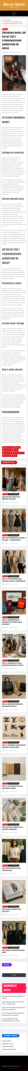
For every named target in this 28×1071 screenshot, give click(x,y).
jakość (17, 447)
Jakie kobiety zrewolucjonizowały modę (13, 951)
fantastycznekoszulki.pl (8, 1049)
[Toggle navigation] (14, 13)
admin (6, 52)
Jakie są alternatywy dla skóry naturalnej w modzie (12, 787)
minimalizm (7, 450)
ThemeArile (17, 1068)
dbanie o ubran (8, 447)
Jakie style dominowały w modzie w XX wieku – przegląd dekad (14, 539)
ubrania (7, 455)
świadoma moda (19, 453)
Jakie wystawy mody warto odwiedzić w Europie (11, 498)
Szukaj (6, 965)
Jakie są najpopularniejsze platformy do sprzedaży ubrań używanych (12, 622)
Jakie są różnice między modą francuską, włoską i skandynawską (14, 580)
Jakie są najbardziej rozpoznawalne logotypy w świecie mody (14, 746)
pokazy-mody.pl (6, 1041)
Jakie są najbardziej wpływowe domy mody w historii (12, 705)
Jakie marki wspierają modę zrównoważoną (11, 869)
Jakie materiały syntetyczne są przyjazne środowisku (12, 828)
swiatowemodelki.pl (7, 1046)
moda (15, 450)
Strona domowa (6, 20)
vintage (14, 455)
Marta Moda (14, 4)
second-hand (8, 453)
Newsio (10, 1068)
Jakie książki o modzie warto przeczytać (11, 910)
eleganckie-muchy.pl (8, 1044)
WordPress (22, 1066)
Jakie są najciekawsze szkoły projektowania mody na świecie (12, 664)
